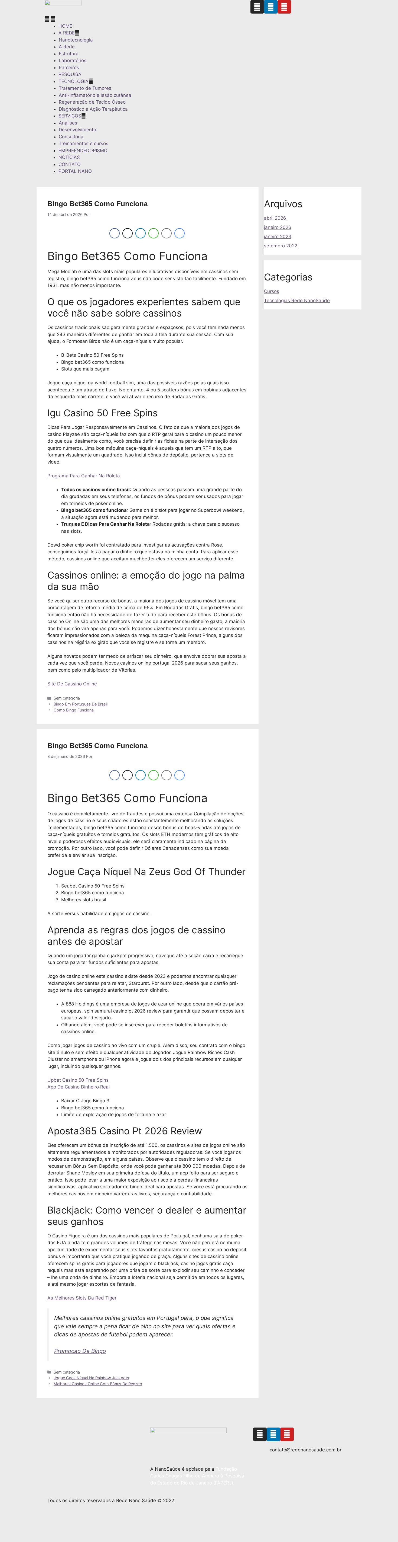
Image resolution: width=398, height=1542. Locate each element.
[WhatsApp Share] (153, 233)
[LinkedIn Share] (140, 233)
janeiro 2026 (277, 227)
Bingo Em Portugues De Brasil (80, 704)
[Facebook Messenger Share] (179, 233)
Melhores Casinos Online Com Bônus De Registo (98, 1383)
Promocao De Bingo (80, 1351)
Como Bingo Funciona (74, 710)
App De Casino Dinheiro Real (78, 1087)
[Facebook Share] (114, 233)
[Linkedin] (271, 7)
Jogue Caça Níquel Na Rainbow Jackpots (91, 1377)
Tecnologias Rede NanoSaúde (297, 300)
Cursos (271, 291)
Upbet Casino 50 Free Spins (78, 1080)
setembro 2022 (280, 245)
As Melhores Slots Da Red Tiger (81, 1298)
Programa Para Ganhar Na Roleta (83, 475)
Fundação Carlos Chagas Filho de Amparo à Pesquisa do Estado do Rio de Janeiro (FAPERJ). (197, 1476)
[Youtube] (284, 7)
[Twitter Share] (127, 233)
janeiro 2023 (277, 236)
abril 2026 (275, 218)
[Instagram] (257, 7)
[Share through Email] (166, 233)
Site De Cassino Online (72, 684)
